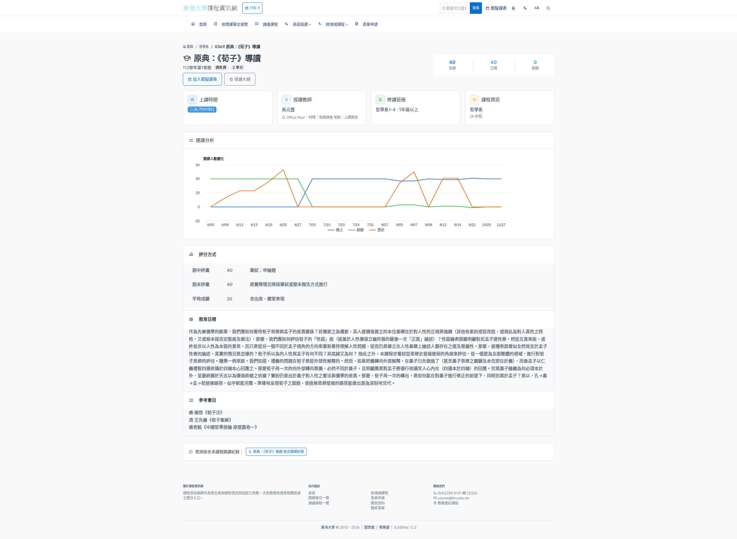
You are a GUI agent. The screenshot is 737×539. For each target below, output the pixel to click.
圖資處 (369, 527)
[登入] (513, 8)
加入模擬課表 (205, 79)
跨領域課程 (379, 493)
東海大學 (328, 527)
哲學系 (204, 47)
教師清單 (378, 508)
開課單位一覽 (318, 498)
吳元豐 (288, 109)
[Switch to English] (525, 8)
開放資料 (378, 503)
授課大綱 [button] (242, 79)
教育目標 (207, 319)
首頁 (189, 47)
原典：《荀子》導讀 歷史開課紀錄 (278, 451)
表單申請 (378, 498)
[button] (297, 24)
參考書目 (207, 400)
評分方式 (207, 254)
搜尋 (475, 8)
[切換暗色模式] (548, 8)
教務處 (384, 527)
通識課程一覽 (318, 503)
